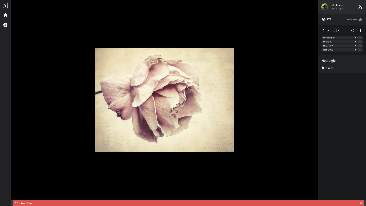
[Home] (5, 5)
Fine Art (330, 68)
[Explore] (5, 25)
